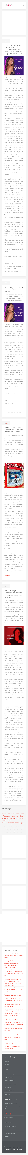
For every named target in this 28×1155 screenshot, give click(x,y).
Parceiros (6, 1130)
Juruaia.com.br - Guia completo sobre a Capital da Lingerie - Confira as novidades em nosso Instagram (14, 1147)
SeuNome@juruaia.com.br (10, 1114)
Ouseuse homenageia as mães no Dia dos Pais (13, 824)
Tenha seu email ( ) (11, 1113)
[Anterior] (8, 827)
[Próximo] (17, 831)
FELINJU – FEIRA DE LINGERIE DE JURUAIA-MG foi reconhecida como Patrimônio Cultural (13, 1000)
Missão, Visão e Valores (10, 1126)
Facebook (6, 1064)
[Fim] (21, 831)
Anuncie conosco (8, 1117)
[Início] (5, 827)
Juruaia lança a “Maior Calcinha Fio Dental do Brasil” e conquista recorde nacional (13, 955)
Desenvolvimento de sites (10, 1103)
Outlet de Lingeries (9, 1090)
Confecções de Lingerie (10, 1074)
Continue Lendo (8, 575)
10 (14, 831)
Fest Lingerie (7, 1087)
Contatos (6, 1136)
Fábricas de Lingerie (9, 1080)
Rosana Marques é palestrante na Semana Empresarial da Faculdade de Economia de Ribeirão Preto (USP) (12, 818)
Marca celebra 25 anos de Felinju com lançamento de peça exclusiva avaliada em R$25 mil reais (13, 1024)
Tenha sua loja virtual (9, 1133)
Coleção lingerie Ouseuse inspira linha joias (12, 822)
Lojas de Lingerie (8, 1077)
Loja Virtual (7, 1094)
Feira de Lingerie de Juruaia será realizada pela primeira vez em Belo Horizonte (13, 989)
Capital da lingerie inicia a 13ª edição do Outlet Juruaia (13, 289)
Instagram (6, 1061)
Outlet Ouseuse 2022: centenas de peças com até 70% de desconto (13, 430)
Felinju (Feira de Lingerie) (10, 1084)
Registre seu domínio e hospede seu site (13, 1107)
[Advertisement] (14, 23)
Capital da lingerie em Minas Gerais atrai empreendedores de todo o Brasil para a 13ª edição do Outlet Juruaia (13, 49)
